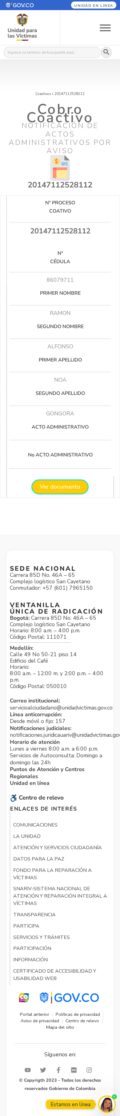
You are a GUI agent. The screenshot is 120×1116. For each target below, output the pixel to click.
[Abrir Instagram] (90, 1070)
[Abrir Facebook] (60, 1070)
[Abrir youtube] (29, 1070)
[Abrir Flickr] (75, 1070)
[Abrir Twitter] (44, 1070)
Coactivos (43, 93)
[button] (26, 5)
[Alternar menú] (105, 27)
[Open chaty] (107, 1104)
